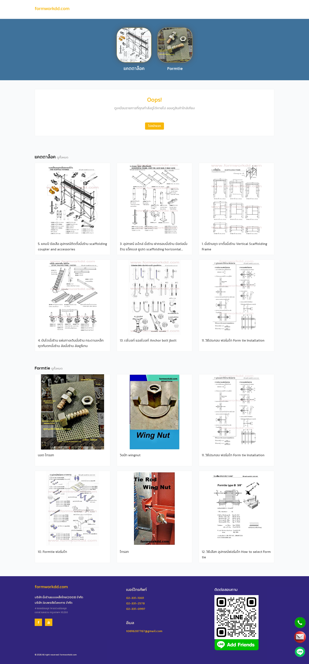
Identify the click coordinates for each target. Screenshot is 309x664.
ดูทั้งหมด (62, 157)
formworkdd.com (52, 8)
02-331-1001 (135, 597)
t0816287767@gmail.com (144, 630)
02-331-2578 (135, 603)
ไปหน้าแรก (154, 126)
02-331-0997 (135, 608)
